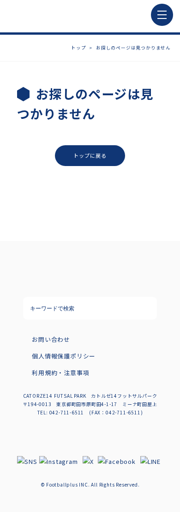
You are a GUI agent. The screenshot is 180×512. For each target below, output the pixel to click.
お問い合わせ (51, 339)
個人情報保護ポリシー (64, 356)
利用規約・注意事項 (60, 372)
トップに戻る (90, 155)
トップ (78, 47)
